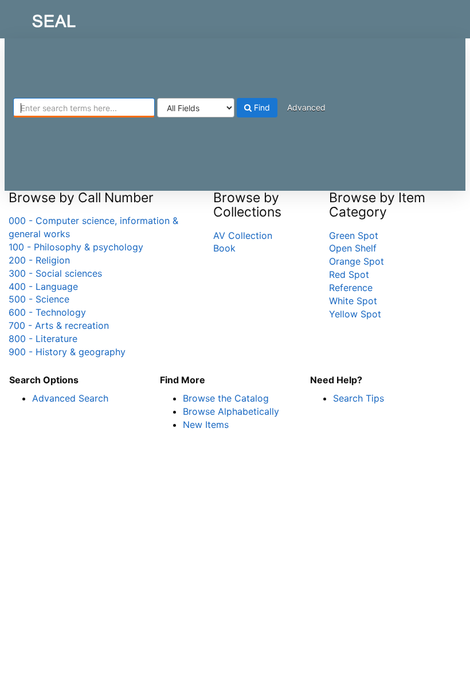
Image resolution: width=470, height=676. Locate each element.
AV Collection (242, 235)
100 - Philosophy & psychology (76, 247)
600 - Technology (47, 312)
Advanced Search (70, 398)
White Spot (353, 300)
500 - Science (39, 299)
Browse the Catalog (226, 398)
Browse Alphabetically (231, 411)
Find (261, 107)
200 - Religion (39, 260)
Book (224, 248)
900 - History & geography (67, 351)
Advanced (306, 107)
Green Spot (353, 235)
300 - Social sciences (55, 273)
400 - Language (43, 286)
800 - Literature (43, 338)
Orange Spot (356, 261)
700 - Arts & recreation (59, 325)
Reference (351, 287)
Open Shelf (353, 248)
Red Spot (349, 274)
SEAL (32, 18)
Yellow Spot (355, 314)
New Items (206, 424)
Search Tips (358, 398)
